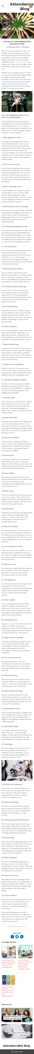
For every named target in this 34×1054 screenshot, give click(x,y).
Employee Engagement (18, 926)
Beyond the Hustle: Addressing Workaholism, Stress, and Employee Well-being (8, 991)
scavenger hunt (14, 624)
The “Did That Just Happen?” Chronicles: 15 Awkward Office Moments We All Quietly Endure (25, 964)
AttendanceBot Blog (16, 1045)
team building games (20, 62)
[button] (3, 6)
